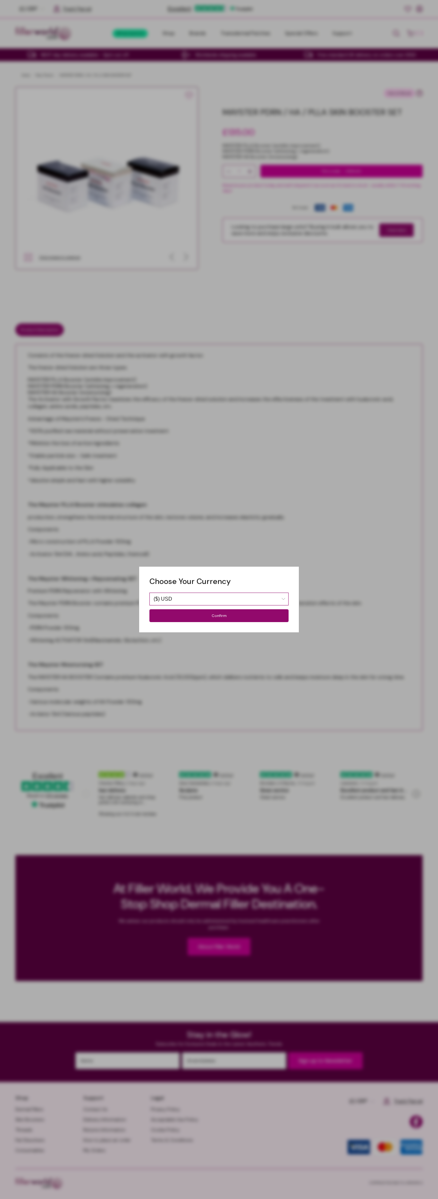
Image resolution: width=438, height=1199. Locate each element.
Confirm (219, 615)
